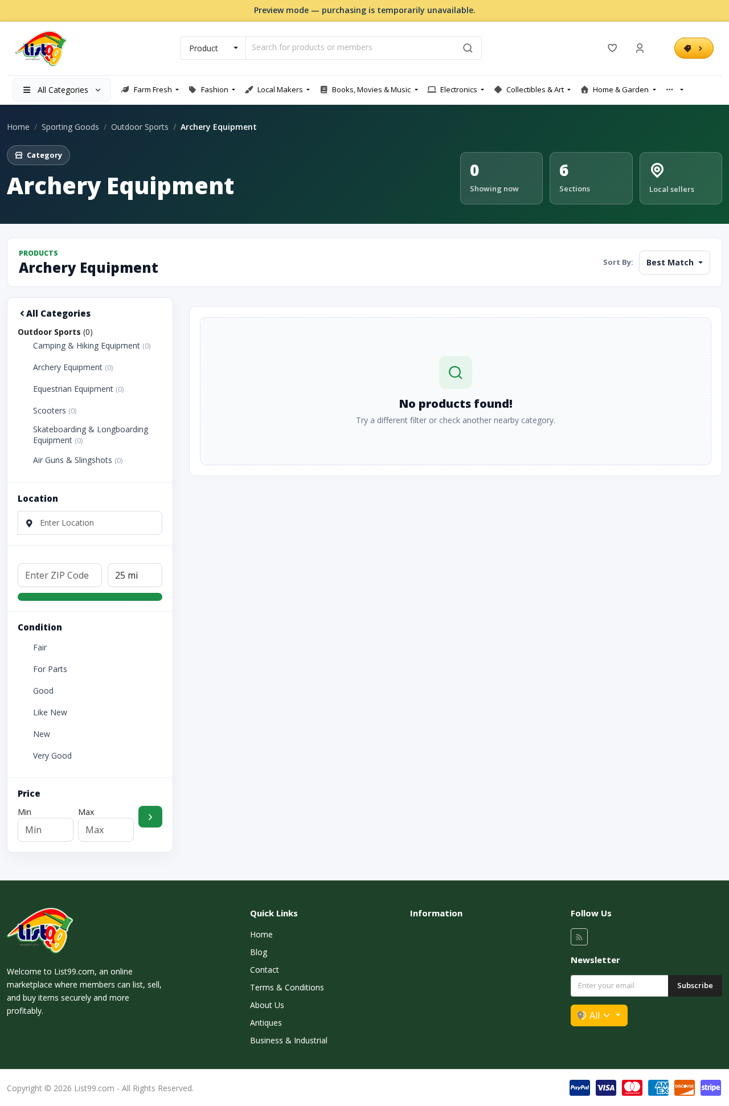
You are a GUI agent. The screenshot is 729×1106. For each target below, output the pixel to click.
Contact (264, 969)
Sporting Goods (70, 126)
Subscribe (695, 985)
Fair (40, 647)
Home (18, 126)
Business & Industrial (288, 1040)
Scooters (54, 410)
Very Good (52, 756)
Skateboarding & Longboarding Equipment (90, 434)
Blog (258, 952)
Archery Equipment (73, 367)
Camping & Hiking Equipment (91, 346)
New (41, 734)
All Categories (58, 313)
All (594, 1015)
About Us (267, 1005)
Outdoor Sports (140, 126)
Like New (50, 712)
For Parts (50, 669)
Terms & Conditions (287, 987)
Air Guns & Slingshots (77, 460)
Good (43, 691)
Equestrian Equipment (78, 389)
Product (203, 48)
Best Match (671, 262)
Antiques (266, 1022)
